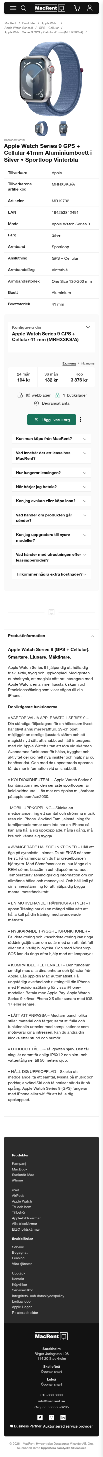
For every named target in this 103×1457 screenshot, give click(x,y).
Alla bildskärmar (24, 1223)
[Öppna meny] (13, 8)
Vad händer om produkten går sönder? (44, 517)
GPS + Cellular (49, 28)
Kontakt (18, 1279)
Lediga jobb (21, 1301)
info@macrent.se (51, 1401)
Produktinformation (26, 635)
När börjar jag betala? (36, 486)
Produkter (29, 23)
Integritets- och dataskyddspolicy (38, 1296)
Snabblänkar (22, 1238)
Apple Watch (50, 23)
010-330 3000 (51, 1395)
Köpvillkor (19, 1284)
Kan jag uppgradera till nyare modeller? (43, 537)
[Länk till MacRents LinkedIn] (63, 1417)
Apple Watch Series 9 (18, 28)
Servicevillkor (22, 1290)
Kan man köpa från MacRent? (44, 438)
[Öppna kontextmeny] (81, 420)
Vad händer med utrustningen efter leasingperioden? (48, 557)
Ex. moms (69, 363)
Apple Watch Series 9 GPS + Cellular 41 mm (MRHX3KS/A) (43, 32)
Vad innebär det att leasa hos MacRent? (43, 455)
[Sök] (23, 8)
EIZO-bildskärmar (26, 1229)
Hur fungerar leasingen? (38, 472)
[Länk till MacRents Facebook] (40, 1417)
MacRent (10, 23)
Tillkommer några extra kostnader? (49, 574)
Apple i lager (22, 1307)
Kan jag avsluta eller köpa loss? (46, 500)
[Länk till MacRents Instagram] (51, 1417)
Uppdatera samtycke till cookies (63, 1448)
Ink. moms (87, 363)
